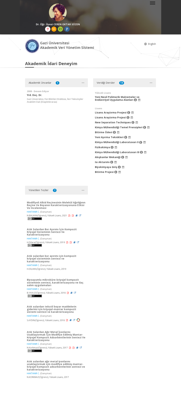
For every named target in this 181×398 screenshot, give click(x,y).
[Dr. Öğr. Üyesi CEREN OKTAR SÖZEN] (57, 12)
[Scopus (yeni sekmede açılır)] (54, 29)
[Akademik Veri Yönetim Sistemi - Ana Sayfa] (32, 45)
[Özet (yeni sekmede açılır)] (77, 215)
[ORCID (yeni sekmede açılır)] (60, 29)
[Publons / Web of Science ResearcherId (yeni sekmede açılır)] (67, 29)
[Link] (80, 215)
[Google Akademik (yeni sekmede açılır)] (47, 29)
